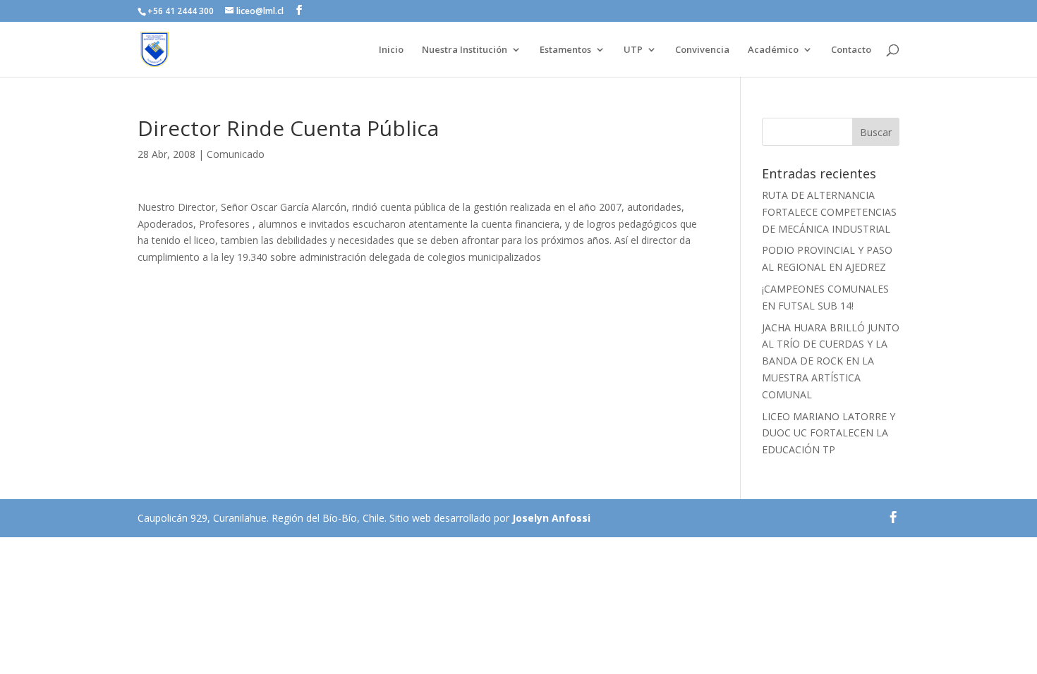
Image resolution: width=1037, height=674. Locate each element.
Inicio (391, 50)
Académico (773, 50)
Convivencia (702, 50)
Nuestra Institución (464, 50)
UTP (633, 50)
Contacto (851, 50)
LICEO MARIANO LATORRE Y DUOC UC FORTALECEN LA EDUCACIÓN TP (828, 433)
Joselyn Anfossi (551, 518)
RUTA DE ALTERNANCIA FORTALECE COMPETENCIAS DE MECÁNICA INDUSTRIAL (829, 211)
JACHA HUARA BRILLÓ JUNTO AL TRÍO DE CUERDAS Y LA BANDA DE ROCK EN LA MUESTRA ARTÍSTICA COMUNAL (830, 361)
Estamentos (565, 50)
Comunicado (236, 154)
